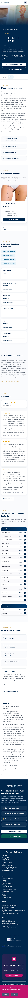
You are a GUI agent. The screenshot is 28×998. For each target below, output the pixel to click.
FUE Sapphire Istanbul (8, 908)
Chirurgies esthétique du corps (10, 904)
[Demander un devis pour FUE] (25, 610)
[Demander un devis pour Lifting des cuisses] (25, 566)
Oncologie (4, 872)
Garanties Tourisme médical (9, 923)
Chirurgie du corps (9, 259)
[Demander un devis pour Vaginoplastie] (25, 600)
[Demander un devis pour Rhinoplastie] (25, 593)
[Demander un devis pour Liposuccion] (25, 584)
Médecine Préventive (7, 870)
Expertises (18, 77)
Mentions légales (20, 984)
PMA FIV (4, 864)
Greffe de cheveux (9, 255)
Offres (10, 77)
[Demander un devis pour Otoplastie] (25, 588)
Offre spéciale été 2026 (8, 907)
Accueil (3, 29)
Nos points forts (6, 920)
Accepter (14, 994)
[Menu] (25, 2)
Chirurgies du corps (7, 885)
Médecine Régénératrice (8, 869)
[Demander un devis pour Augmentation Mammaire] (25, 536)
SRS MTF (4, 881)
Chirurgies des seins (7, 886)
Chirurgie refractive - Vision (9, 889)
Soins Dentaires (6, 859)
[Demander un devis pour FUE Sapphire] (25, 613)
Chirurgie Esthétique (7, 858)
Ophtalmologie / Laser (7, 865)
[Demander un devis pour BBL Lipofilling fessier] (25, 540)
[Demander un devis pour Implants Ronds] (25, 554)
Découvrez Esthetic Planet (8, 921)
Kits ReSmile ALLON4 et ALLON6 (10, 913)
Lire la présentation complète (10, 381)
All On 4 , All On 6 (6, 897)
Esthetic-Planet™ (10, 984)
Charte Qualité (5, 926)
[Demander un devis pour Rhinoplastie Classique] (25, 596)
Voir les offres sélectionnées (14, 69)
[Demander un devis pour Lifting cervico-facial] (25, 557)
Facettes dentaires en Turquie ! (10, 905)
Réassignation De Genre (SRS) (9, 867)
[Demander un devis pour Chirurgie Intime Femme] (25, 547)
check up (4, 894)
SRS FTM (4, 896)
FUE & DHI (4, 880)
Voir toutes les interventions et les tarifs (13, 228)
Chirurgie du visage (9, 251)
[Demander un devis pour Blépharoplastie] (25, 543)
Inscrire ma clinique (13, 975)
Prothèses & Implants (7, 891)
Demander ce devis (13, 219)
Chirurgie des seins (9, 263)
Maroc (7, 29)
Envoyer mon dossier (15, 831)
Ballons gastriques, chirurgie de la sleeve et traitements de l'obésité (13, 911)
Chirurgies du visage (7, 878)
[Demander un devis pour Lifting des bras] (25, 561)
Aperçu (4, 77)
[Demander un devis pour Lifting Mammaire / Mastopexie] (25, 574)
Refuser (5, 994)
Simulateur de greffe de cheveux (10, 928)
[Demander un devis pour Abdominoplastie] (25, 532)
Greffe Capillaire (6, 861)
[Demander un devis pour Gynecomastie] (25, 550)
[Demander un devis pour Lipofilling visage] (25, 581)
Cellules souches (6, 888)
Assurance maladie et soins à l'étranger (12, 925)
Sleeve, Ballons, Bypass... (8, 883)
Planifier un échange (15, 836)
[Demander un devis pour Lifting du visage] (25, 570)
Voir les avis (6, 498)
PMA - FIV (4, 892)
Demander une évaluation (15, 64)
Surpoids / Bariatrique (7, 862)
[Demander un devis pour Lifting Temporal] (25, 577)
